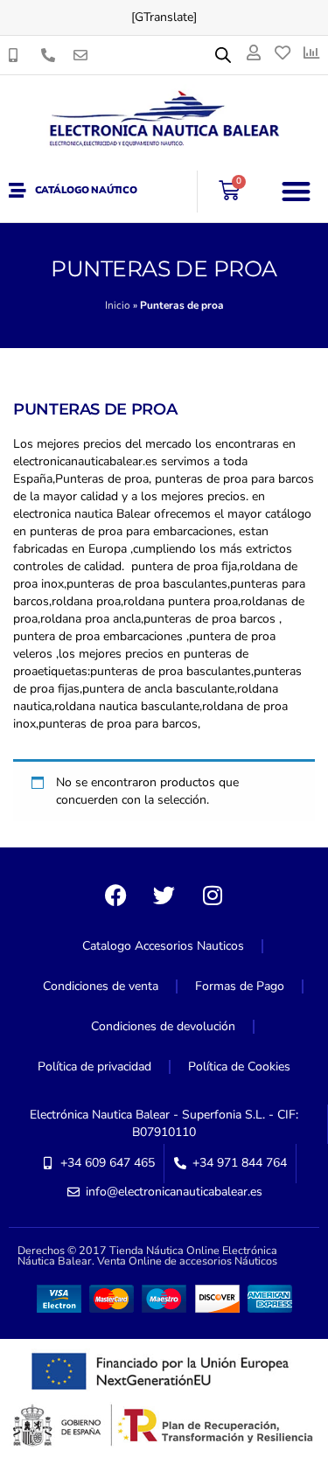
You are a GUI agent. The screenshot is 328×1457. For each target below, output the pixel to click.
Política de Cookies (239, 1066)
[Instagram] (212, 895)
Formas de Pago (239, 986)
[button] (297, 191)
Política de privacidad (94, 1066)
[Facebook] (116, 895)
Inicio (117, 305)
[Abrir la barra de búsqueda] (223, 55)
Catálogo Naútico (86, 190)
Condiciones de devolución (163, 1026)
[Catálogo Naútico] (17, 190)
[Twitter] (164, 895)
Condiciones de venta (100, 986)
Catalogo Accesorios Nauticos (163, 946)
